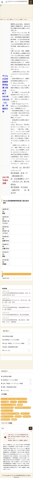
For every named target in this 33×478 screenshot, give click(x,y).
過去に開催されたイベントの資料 (10, 413)
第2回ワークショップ (6, 410)
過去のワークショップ (7, 416)
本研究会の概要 (8, 336)
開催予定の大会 (5, 419)
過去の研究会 (26, 416)
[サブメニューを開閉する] (29, 340)
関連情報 (14, 419)
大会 (4, 274)
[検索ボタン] (2, 2)
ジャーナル (7, 350)
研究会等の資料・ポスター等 (22, 407)
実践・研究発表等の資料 (11, 347)
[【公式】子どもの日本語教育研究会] (16, 2)
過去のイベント (25, 413)
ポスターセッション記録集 (8, 405)
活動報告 (20, 405)
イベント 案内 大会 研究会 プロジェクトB (13, 399)
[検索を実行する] (30, 428)
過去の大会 (6, 278)
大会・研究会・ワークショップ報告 (14, 343)
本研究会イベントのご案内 (11, 340)
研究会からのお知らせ (7, 407)
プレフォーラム (22, 402)
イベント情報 (4, 402)
